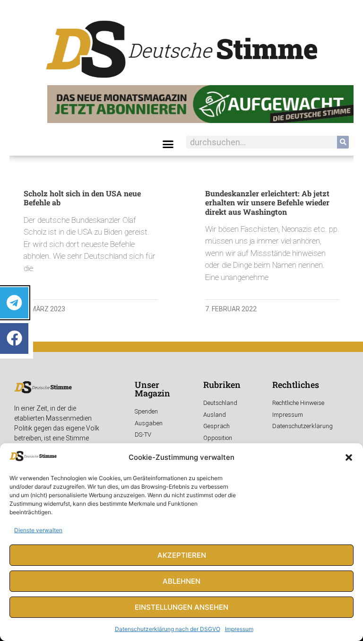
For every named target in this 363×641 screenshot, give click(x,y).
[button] (349, 457)
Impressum (239, 628)
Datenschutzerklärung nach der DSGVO (167, 628)
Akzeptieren (181, 555)
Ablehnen (181, 581)
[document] (181, 320)
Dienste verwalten (38, 530)
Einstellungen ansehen (181, 607)
